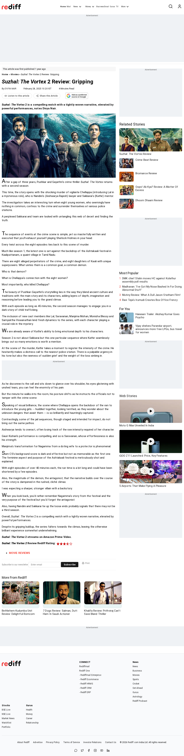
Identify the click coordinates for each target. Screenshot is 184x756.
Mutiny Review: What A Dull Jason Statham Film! (151, 295)
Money (88, 6)
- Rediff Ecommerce (88, 679)
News (75, 6)
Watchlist (6, 722)
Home (63, 6)
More (123, 6)
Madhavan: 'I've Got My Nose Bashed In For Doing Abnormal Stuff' (152, 288)
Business (137, 671)
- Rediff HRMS (86, 683)
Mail (69, 6)
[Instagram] (95, 750)
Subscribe (69, 564)
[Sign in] (179, 7)
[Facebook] (88, 750)
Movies (15, 74)
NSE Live (6, 714)
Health (29, 710)
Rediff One (84, 671)
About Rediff (23, 742)
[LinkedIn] (108, 750)
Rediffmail (84, 666)
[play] (150, 411)
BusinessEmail (102, 6)
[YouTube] (101, 750)
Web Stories (128, 396)
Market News (8, 718)
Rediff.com (133, 742)
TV (117, 6)
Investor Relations (92, 742)
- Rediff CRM (85, 688)
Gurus (112, 6)
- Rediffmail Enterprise (90, 675)
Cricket (136, 683)
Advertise (37, 742)
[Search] (170, 7)
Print (87, 563)
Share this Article (49, 96)
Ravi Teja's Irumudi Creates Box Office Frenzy (150, 300)
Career (29, 718)
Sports (136, 679)
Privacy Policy (52, 742)
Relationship (32, 722)
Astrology (137, 696)
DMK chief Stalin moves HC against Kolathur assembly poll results (149, 280)
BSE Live (6, 710)
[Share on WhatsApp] (75, 750)
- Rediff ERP (85, 692)
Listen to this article (18, 96)
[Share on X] (82, 750)
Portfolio (6, 727)
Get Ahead (138, 688)
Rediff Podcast (140, 701)
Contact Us (110, 742)
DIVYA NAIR (10, 88)
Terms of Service (71, 742)
